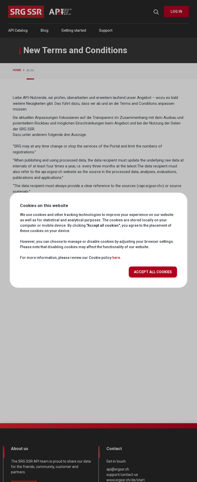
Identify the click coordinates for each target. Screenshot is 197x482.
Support (105, 30)
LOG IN (176, 11)
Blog (44, 30)
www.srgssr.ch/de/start (125, 480)
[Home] (40, 12)
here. (116, 258)
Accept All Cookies (153, 272)
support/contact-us (122, 475)
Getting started (73, 30)
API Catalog (18, 30)
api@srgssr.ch (117, 469)
